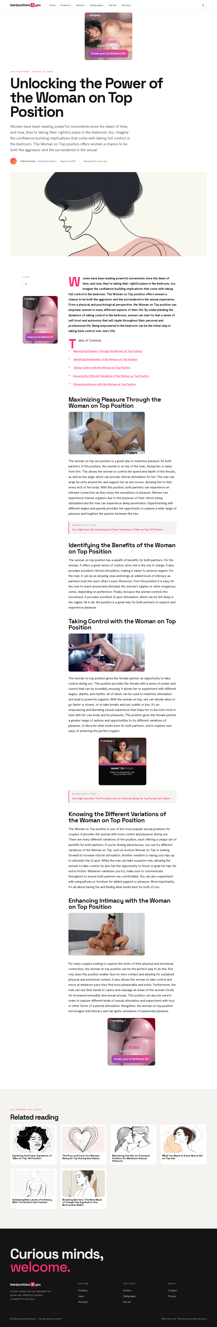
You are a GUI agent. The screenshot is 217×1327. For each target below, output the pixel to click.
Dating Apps (96, 5)
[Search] (203, 5)
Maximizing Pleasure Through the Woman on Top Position (107, 351)
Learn (81, 1296)
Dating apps (129, 1296)
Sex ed (126, 1302)
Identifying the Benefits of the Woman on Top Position (105, 359)
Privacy (172, 1296)
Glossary (126, 5)
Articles (80, 5)
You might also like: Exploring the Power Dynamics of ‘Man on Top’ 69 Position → (119, 529)
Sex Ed (112, 5)
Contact (172, 1290)
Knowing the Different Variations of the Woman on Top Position (111, 376)
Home (52, 5)
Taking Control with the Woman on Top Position (101, 367)
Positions (65, 5)
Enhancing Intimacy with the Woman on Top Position (104, 384)
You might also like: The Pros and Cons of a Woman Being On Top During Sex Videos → (122, 798)
